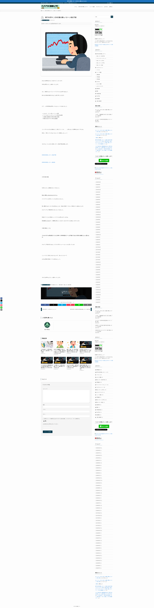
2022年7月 (98, 187)
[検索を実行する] (112, 17)
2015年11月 (98, 292)
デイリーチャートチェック (101, 58)
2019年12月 (98, 212)
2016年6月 (98, 274)
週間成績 (98, 74)
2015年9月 (98, 297)
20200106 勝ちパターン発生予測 (49, 154)
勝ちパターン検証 (100, 65)
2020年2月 (98, 207)
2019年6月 (98, 227)
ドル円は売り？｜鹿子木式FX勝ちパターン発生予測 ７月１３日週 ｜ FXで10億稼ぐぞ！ (103, 150)
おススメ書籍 (99, 377)
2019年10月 (98, 217)
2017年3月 (98, 257)
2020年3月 (98, 204)
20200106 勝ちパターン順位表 (48, 162)
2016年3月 (98, 282)
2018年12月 (98, 234)
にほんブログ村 (98, 169)
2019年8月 (98, 222)
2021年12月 (98, 189)
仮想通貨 (98, 98)
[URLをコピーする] (87, 305)
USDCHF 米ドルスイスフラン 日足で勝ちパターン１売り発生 (104, 331)
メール (44, 409)
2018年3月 (98, 239)
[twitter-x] (107, 3)
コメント (45, 388)
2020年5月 (98, 199)
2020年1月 (98, 209)
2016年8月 (98, 269)
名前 (44, 404)
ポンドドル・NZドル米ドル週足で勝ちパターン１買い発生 (103, 111)
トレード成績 (98, 72)
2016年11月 (98, 262)
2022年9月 (98, 184)
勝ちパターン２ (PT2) (101, 399)
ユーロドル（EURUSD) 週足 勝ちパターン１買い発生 (103, 120)
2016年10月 (98, 264)
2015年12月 (98, 289)
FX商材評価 (98, 93)
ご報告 (96, 137)
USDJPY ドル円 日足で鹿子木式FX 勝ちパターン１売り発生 (103, 326)
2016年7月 (98, 272)
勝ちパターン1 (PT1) (100, 60)
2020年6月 (98, 197)
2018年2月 (98, 242)
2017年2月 (98, 259)
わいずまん (47, 329)
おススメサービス (100, 86)
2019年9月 (98, 219)
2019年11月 (98, 214)
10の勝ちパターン (55, 284)
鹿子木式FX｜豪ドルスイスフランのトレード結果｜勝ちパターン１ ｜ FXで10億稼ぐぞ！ (103, 142)
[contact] (111, 3)
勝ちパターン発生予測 (45, 20)
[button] (45, 305)
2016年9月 (98, 267)
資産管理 (98, 88)
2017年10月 (98, 249)
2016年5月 (98, 277)
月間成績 (99, 382)
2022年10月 (98, 182)
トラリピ (99, 374)
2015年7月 (98, 302)
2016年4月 (98, 279)
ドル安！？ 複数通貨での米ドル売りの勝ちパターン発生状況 (103, 115)
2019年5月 (98, 229)
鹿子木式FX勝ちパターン (101, 53)
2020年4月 (98, 202)
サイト (44, 414)
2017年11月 (98, 247)
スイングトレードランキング (99, 174)
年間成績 (98, 79)
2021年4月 (98, 192)
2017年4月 (98, 254)
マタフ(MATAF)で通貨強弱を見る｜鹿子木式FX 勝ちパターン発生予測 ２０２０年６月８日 (103, 147)
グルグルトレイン (99, 67)
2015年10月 (98, 294)
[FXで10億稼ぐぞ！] (50, 7)
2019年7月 (98, 224)
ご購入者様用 (98, 101)
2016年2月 (98, 284)
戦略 (97, 91)
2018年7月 (98, 237)
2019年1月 (98, 232)
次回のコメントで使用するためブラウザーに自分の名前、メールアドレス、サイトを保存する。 (62, 418)
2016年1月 (98, 287)
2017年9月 (98, 252)
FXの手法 (98, 96)
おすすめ (98, 81)
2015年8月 (98, 299)
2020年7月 (98, 194)
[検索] (112, 3)
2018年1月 (98, 244)
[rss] (109, 3)
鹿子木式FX (61, 284)
